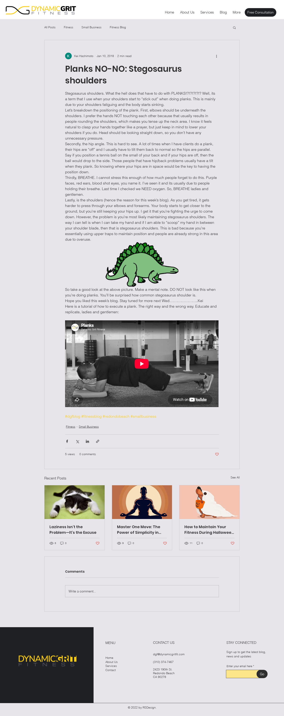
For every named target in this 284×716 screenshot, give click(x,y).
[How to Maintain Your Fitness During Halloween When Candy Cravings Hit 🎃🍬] (209, 502)
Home (109, 658)
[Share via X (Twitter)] (77, 441)
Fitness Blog (118, 27)
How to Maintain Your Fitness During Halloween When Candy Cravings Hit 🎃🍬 (209, 529)
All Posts (50, 27)
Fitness (68, 27)
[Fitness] (74, 502)
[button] (234, 27)
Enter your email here (239, 666)
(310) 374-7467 (163, 662)
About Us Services (111, 664)
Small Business (91, 27)
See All (235, 477)
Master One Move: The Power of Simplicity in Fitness (138, 529)
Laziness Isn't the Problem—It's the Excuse (72, 529)
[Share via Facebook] (67, 441)
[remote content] (142, 364)
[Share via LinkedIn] (87, 441)
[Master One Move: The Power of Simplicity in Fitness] (142, 502)
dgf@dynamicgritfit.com (169, 654)
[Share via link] (98, 441)
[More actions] (216, 55)
